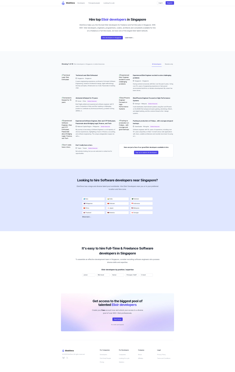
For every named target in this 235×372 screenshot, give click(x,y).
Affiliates (140, 358)
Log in (161, 3)
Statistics (121, 362)
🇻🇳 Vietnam (111, 203)
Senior (114, 275)
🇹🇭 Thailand (87, 212)
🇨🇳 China (86, 208)
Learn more (129, 37)
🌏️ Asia (85, 199)
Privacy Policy (161, 354)
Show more (86, 217)
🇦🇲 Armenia (111, 212)
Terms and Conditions (163, 358)
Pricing (102, 362)
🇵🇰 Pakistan (135, 199)
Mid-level (101, 275)
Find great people (94, 3)
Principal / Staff (132, 275)
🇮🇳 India (110, 199)
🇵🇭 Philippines (88, 203)
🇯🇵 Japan (110, 208)
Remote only (169, 64)
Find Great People (105, 358)
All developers (156, 64)
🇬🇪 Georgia (135, 212)
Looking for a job (109, 3)
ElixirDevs (70, 3)
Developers (81, 3)
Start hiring (117, 319)
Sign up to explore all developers (146, 152)
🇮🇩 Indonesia (135, 203)
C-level (143, 275)
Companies (122, 354)
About (140, 354)
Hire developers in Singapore (112, 37)
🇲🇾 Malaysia (135, 208)
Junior (85, 275)
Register (169, 3)
